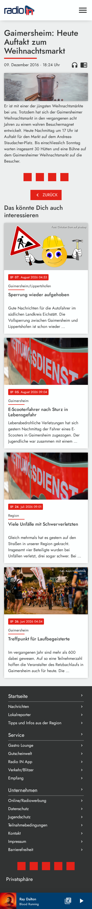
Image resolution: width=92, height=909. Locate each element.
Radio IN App (20, 762)
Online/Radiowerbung (27, 800)
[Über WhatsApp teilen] (52, 177)
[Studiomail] (21, 866)
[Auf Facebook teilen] (28, 177)
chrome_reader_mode (83, 64)
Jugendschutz (19, 817)
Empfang (16, 778)
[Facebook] (34, 866)
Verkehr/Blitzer (20, 770)
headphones (74, 64)
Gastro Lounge (20, 745)
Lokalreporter (19, 715)
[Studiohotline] (70, 866)
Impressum (17, 841)
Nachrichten (18, 706)
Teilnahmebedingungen (27, 825)
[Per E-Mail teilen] (64, 177)
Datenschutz (18, 809)
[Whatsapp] (58, 866)
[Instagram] (46, 866)
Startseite (18, 696)
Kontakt (14, 833)
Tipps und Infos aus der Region (34, 723)
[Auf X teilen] (40, 177)
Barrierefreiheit (20, 850)
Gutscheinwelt (20, 753)
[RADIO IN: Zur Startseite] (40, 10)
